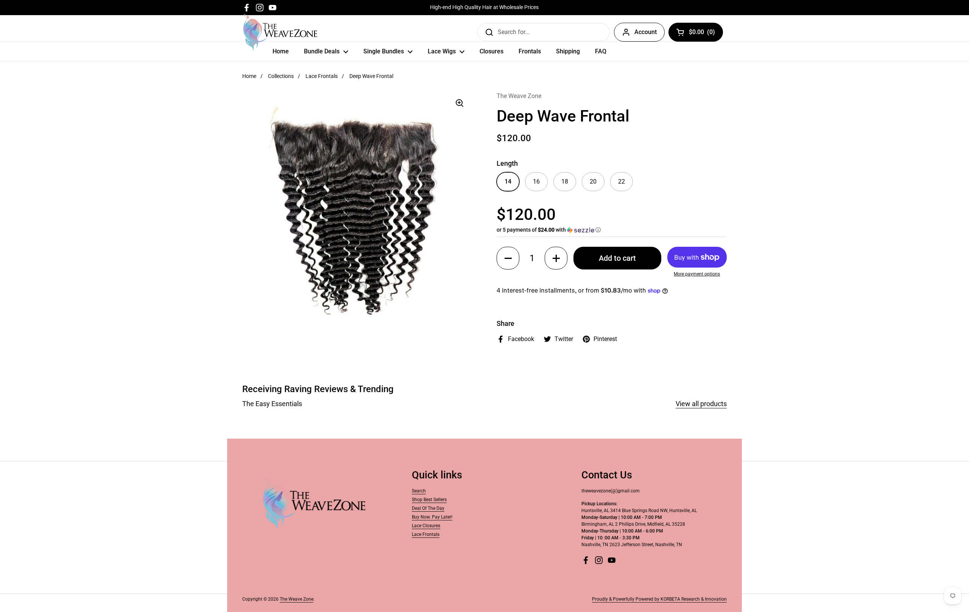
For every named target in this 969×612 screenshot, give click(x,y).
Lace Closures (426, 525)
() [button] (702, 33)
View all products (701, 404)
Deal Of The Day (428, 508)
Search (419, 491)
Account (645, 32)
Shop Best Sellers (429, 499)
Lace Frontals (321, 76)
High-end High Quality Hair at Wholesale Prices (484, 7)
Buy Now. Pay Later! (432, 517)
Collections (281, 76)
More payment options (697, 274)
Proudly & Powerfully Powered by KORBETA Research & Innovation (659, 599)
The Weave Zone (296, 599)
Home (249, 76)
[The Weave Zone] (280, 32)
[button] (612, 230)
